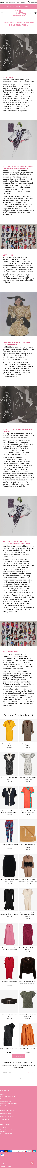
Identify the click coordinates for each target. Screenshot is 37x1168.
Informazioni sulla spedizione (8, 1103)
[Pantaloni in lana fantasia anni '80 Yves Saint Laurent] (9, 831)
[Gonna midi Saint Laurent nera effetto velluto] (9, 866)
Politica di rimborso (6, 1106)
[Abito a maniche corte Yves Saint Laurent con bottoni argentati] (28, 899)
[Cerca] (30, 12)
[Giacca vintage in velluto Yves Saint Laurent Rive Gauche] (28, 968)
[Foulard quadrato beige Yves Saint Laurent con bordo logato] (28, 831)
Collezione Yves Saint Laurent (18, 715)
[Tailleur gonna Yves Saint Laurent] (28, 730)
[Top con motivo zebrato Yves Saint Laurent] (28, 1001)
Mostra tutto (18, 1056)
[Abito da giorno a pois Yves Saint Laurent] (28, 764)
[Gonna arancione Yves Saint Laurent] (28, 1035)
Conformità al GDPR (6, 1101)
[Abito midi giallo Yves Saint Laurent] (9, 730)
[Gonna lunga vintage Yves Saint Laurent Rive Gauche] (9, 934)
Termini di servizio (5, 1099)
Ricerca (2, 1094)
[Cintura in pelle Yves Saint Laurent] (9, 1001)
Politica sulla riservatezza (7, 1096)
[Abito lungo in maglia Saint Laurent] (9, 968)
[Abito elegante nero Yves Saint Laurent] (9, 1035)
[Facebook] (0, 1163)
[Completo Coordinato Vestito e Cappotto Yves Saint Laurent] (28, 866)
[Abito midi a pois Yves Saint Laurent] (9, 764)
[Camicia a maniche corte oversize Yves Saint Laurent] (9, 797)
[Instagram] (19, 1079)
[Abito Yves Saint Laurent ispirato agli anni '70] (28, 797)
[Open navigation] (6, 13)
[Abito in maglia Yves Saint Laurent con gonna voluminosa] (9, 899)
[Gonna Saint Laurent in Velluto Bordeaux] (28, 934)
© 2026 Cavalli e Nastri (5, 1166)
